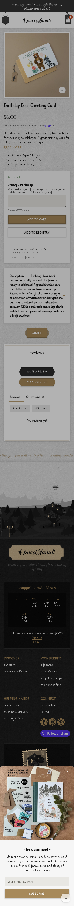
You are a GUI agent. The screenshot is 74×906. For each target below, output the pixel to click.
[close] (68, 772)
